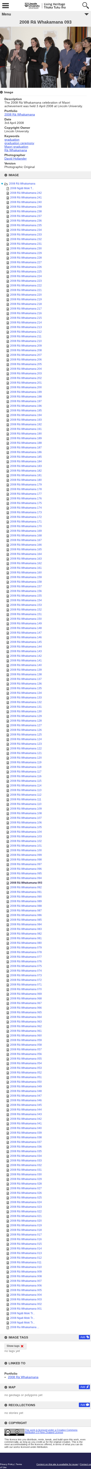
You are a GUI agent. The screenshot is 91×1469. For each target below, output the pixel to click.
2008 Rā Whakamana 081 (26, 938)
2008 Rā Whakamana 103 (26, 836)
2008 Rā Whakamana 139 (26, 669)
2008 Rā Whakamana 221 (26, 290)
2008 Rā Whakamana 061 (26, 1030)
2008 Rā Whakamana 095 (26, 873)
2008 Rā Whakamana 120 (26, 757)
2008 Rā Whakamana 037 (26, 1142)
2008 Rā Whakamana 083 (26, 929)
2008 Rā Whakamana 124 (26, 739)
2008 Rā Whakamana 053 (26, 1068)
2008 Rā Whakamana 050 (26, 1081)
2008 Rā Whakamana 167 (26, 540)
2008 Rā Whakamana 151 (26, 614)
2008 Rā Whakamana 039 (26, 1132)
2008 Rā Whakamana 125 (26, 734)
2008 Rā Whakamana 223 (26, 280)
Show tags (13, 1346)
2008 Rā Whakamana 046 (26, 1100)
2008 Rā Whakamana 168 (26, 535)
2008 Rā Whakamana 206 (26, 359)
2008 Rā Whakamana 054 (26, 1063)
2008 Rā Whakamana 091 (26, 892)
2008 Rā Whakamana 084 (26, 924)
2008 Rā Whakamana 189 (26, 438)
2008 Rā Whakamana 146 (26, 637)
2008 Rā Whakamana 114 (26, 785)
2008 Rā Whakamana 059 (26, 1040)
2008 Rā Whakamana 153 (26, 605)
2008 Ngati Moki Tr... (22, 1318)
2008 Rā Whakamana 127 (26, 725)
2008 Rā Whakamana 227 (26, 262)
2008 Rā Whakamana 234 (26, 229)
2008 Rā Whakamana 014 (26, 1248)
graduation (11, 139)
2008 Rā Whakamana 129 (26, 716)
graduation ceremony (19, 143)
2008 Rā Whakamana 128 (26, 720)
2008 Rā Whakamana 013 (26, 1253)
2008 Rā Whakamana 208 (26, 350)
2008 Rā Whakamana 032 (26, 1165)
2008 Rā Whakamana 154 (26, 600)
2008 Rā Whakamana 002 (26, 1304)
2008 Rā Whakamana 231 (26, 243)
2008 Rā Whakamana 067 (26, 1003)
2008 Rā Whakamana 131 (26, 706)
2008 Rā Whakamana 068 (26, 998)
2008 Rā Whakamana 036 (26, 1146)
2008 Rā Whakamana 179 (26, 484)
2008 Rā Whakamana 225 (26, 271)
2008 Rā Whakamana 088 (26, 905)
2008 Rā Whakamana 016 (26, 1239)
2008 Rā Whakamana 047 (26, 1095)
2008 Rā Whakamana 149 (26, 623)
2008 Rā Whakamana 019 (26, 1225)
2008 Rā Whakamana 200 (26, 387)
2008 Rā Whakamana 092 (26, 887)
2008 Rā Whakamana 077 (26, 956)
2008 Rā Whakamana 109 (26, 808)
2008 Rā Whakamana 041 (26, 1123)
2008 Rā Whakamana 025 (26, 1197)
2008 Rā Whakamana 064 (26, 1017)
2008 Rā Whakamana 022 (26, 1211)
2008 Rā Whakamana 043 (26, 1114)
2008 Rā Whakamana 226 (26, 267)
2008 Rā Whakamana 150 (26, 618)
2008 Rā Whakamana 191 (26, 429)
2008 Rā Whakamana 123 (26, 743)
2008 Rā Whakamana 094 (26, 878)
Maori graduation (16, 146)
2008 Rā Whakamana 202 (26, 378)
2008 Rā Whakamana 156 (26, 591)
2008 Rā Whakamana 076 (26, 961)
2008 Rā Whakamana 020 (26, 1220)
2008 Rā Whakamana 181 (26, 475)
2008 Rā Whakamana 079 (26, 947)
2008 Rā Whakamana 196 (26, 405)
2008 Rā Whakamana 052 (26, 1072)
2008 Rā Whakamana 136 (26, 683)
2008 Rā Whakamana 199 (26, 392)
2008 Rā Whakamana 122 (26, 748)
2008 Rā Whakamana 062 (26, 1026)
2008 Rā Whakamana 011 (26, 1262)
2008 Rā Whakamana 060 (26, 1035)
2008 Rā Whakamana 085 (26, 919)
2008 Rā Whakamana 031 (26, 1169)
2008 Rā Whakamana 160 (26, 572)
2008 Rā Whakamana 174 (26, 507)
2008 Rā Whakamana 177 (26, 493)
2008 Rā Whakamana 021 (26, 1216)
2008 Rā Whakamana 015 (26, 1243)
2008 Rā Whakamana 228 (26, 257)
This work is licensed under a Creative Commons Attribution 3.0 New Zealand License (51, 1431)
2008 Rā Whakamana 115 (26, 780)
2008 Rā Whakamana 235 (26, 225)
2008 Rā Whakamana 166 (26, 544)
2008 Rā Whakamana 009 (26, 1271)
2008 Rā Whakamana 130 (26, 711)
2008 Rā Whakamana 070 (26, 989)
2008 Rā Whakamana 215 (26, 317)
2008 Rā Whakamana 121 (26, 753)
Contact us (85, 1464)
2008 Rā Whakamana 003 (26, 1299)
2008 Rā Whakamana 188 (26, 442)
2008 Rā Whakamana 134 (26, 692)
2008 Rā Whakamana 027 (26, 1188)
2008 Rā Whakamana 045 (26, 1105)
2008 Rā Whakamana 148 (26, 628)
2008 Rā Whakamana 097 (26, 864)
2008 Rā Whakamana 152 (26, 609)
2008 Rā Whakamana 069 (26, 993)
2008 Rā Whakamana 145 (26, 642)
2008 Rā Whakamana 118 (26, 767)
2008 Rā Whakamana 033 (26, 1160)
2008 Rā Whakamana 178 (26, 489)
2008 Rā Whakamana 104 (26, 831)
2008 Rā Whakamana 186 (26, 452)
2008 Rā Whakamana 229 (26, 253)
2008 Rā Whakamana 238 (26, 211)
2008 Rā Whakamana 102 (26, 841)
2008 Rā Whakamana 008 (26, 1276)
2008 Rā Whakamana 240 (26, 202)
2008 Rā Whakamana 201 (26, 382)
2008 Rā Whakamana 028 (26, 1183)
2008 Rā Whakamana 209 (26, 345)
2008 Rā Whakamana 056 (26, 1054)
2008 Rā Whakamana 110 (26, 804)
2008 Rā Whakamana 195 (26, 410)
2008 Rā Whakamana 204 (26, 368)
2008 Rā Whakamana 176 (26, 498)
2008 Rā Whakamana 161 (26, 567)
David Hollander (15, 158)
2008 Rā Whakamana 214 (26, 322)
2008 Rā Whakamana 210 (26, 341)
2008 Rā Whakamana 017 (26, 1234)
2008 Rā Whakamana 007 (26, 1280)
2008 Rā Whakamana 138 (26, 674)
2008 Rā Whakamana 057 (26, 1049)
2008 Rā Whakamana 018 (26, 1230)
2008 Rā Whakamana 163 (26, 558)
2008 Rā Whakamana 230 (26, 248)
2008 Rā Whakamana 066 (26, 1007)
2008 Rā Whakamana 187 (26, 447)
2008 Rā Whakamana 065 (26, 1012)
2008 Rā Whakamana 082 (26, 933)
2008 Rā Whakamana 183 (26, 466)
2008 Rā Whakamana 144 (26, 646)
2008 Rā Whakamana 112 (26, 794)
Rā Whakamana (15, 150)
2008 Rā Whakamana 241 (26, 197)
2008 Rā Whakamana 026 (26, 1193)
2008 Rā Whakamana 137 (26, 679)
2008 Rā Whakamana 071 (26, 984)
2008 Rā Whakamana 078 (26, 952)
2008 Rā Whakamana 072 (26, 980)
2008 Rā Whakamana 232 (26, 239)
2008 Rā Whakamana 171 (26, 521)
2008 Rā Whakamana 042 (26, 1118)
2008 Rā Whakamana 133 (26, 697)
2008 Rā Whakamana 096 (26, 868)
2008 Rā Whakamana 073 (26, 975)
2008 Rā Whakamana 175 (26, 503)
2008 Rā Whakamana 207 (26, 355)
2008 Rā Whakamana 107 (26, 817)
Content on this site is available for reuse (57, 1464)
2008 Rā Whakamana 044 (26, 1109)
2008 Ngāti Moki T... (22, 188)
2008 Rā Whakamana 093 (26, 882)
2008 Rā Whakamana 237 (26, 216)
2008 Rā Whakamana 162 (26, 563)
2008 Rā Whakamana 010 (26, 1267)
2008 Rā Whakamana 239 (26, 206)
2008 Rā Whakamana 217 (26, 308)
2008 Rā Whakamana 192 (26, 424)
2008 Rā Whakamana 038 (26, 1137)
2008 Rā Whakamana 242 (26, 192)
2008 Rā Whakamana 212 (26, 331)
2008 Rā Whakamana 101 (26, 845)
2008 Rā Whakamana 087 (26, 910)
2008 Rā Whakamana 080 (26, 942)
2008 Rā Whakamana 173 (26, 512)
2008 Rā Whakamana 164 (26, 554)
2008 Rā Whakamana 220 (26, 294)
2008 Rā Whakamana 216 (26, 313)
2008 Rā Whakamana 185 (26, 456)
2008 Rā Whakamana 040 (26, 1128)
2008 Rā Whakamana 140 (26, 665)
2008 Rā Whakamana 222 (26, 285)
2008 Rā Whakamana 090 (26, 896)
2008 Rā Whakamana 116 (26, 776)
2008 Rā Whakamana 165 (26, 549)
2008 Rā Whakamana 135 (26, 688)
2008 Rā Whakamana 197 (26, 401)
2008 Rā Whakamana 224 (26, 276)
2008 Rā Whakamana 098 (26, 859)
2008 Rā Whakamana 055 (26, 1058)
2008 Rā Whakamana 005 (26, 1290)
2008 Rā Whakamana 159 (26, 577)
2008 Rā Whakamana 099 (26, 855)
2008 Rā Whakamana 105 (26, 827)
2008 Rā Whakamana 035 (26, 1151)
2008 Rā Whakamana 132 (26, 702)
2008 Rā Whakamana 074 (26, 970)
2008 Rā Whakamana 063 (26, 1021)
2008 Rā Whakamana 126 (26, 730)
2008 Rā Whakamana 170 (26, 526)
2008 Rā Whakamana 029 (26, 1179)
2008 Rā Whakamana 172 (26, 517)
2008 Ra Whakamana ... (24, 1327)
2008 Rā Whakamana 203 (26, 373)
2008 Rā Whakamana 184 (26, 461)
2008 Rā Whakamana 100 (26, 850)
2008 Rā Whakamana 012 (26, 1257)
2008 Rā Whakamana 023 (26, 1206)
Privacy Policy (7, 1464)
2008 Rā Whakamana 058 (26, 1044)
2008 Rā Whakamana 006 (26, 1285)
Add (82, 1337)
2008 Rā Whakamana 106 (26, 822)
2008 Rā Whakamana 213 (26, 327)
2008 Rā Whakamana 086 (26, 915)
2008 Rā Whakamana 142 (26, 655)
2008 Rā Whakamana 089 (26, 901)
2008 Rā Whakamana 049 (26, 1086)
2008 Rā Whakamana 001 (26, 1308)
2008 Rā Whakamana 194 (26, 415)
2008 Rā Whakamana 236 (26, 220)
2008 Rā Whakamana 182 (26, 470)
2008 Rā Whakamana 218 (26, 304)
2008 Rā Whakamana (22, 183)
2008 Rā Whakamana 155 (26, 595)
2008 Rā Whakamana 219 (26, 299)
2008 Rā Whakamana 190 (26, 433)
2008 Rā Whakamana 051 (26, 1077)
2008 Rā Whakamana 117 (26, 771)
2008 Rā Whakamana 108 (26, 813)
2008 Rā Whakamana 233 (26, 234)
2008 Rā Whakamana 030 (26, 1174)
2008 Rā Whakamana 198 (26, 396)
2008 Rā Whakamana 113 (26, 790)
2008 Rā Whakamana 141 (26, 660)
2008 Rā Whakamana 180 (26, 480)
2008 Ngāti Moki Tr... (22, 1313)
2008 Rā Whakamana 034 (26, 1155)
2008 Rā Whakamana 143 (26, 651)
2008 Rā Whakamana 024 (26, 1202)
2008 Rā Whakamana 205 (26, 364)
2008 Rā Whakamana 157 (26, 586)
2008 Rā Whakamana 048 (26, 1091)
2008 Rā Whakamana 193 (26, 419)
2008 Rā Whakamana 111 (25, 799)
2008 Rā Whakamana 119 (26, 762)
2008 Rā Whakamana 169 (26, 530)
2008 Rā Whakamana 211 (26, 336)
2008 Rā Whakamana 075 (26, 966)
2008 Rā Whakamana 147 (26, 632)
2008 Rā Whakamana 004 (26, 1294)
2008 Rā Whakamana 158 (26, 581)
